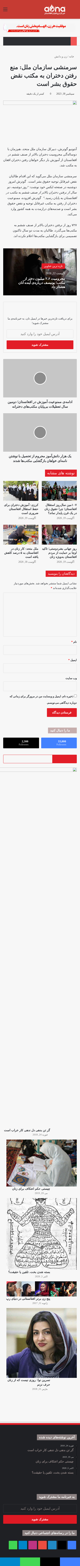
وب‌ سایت (71, 678)
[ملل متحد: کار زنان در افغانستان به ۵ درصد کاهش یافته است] (20, 535)
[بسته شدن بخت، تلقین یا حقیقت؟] (41, 1234)
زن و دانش (60, 56)
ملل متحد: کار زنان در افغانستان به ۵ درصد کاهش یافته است (21, 552)
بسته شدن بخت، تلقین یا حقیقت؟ (29, 1272)
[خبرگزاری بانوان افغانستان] (54, 9)
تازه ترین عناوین (53, 266)
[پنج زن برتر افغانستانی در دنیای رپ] (41, 1289)
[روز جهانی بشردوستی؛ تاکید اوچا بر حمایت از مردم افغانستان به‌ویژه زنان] (59, 535)
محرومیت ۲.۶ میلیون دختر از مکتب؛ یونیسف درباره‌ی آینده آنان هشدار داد (41, 283)
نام (74, 641)
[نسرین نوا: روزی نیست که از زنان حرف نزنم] (41, 1343)
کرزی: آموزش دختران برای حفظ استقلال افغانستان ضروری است (21, 509)
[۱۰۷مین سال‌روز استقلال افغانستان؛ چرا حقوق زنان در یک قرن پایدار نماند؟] (59, 491)
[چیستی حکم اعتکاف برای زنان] (41, 1163)
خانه (72, 56)
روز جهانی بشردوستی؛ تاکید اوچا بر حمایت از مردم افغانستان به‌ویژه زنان (59, 552)
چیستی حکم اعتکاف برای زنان (31, 1188)
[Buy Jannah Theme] (40, 27)
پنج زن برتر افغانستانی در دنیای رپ (28, 1298)
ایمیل (72, 660)
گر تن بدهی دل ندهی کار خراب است (27, 1130)
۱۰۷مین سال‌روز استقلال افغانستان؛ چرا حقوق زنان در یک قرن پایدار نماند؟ (60, 509)
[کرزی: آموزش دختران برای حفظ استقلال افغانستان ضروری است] (20, 491)
